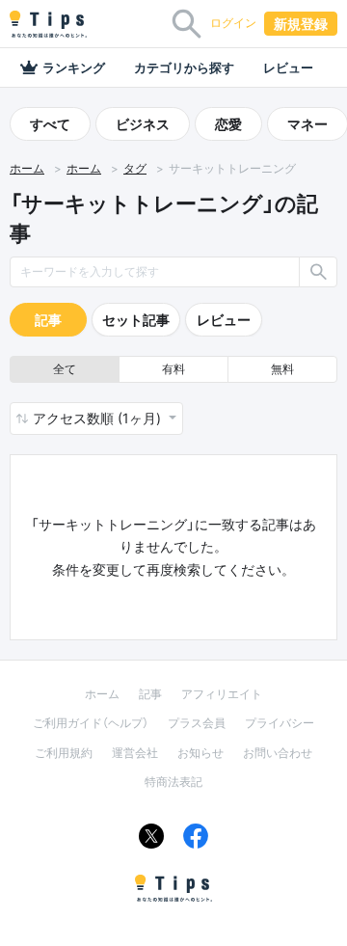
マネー (307, 124)
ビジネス (143, 124)
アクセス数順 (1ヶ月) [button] (99, 418)
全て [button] (64, 369)
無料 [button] (282, 369)
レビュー (288, 67)
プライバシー (279, 723)
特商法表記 (173, 781)
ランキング (73, 67)
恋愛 (228, 124)
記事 (48, 319)
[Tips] (48, 24)
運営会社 (135, 752)
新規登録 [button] (301, 23)
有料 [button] (173, 369)
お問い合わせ (277, 752)
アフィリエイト (221, 694)
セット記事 (136, 319)
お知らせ (200, 752)
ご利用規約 (64, 752)
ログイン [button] (233, 22)
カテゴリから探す (184, 67)
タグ (135, 169)
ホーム (27, 169)
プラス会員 (197, 723)
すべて (50, 124)
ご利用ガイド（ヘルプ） (90, 723)
